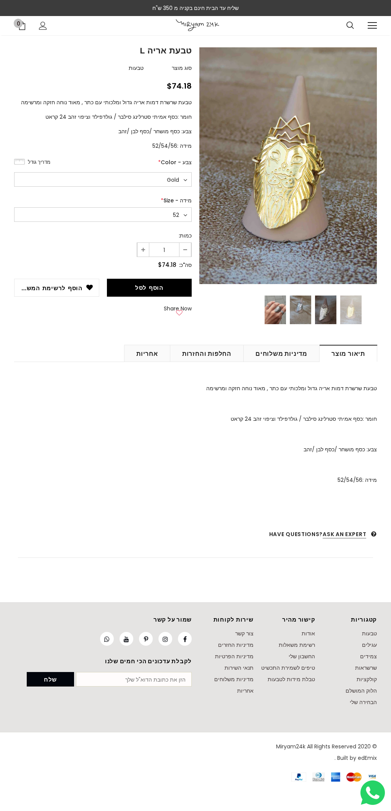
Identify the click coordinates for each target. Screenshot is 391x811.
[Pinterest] (146, 639)
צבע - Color (175, 162)
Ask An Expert (344, 534)
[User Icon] (43, 26)
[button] (179, 311)
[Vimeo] (107, 639)
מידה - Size (176, 200)
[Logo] (197, 25)
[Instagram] (165, 639)
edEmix (367, 758)
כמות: (185, 235)
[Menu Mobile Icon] (372, 25)
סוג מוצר (182, 68)
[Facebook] (185, 639)
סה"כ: (185, 265)
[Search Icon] (350, 25)
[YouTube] (126, 639)
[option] (288, 165)
